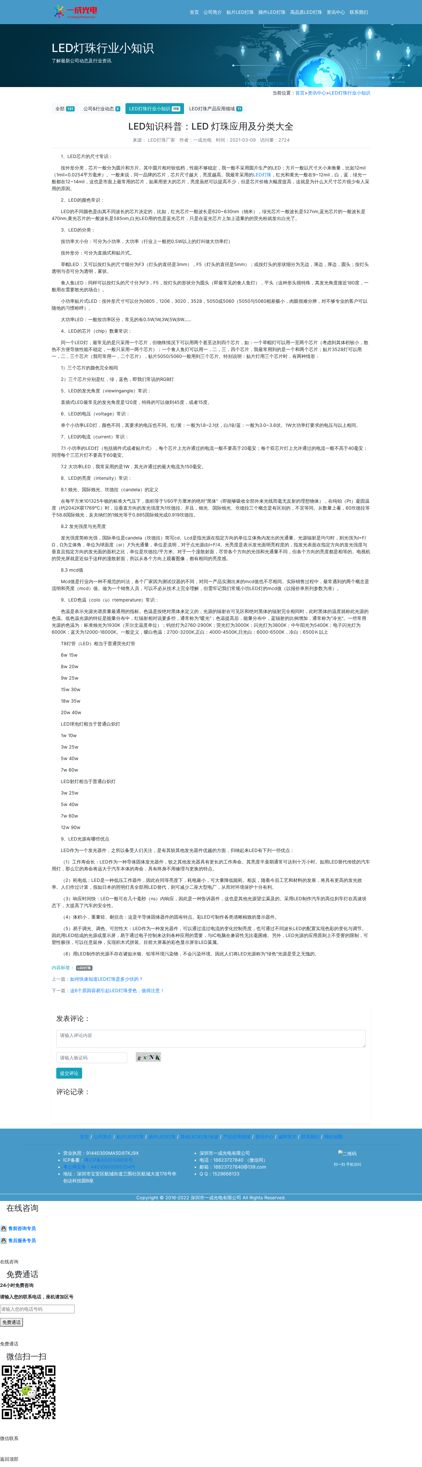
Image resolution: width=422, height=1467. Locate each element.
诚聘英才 (287, 1137)
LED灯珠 (262, 175)
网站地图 (333, 1137)
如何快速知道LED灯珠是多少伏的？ (106, 979)
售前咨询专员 (21, 1228)
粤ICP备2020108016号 (108, 1160)
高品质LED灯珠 (306, 12)
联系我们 (359, 12)
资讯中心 (336, 12)
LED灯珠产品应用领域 (215, 108)
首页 (194, 12)
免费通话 (11, 1322)
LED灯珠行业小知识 (349, 93)
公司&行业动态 (101, 108)
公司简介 (213, 12)
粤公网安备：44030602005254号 (99, 1167)
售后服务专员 (21, 1240)
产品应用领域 (237, 1137)
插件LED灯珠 (272, 12)
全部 (64, 108)
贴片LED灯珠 (240, 12)
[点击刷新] (148, 1057)
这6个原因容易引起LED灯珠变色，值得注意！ (117, 990)
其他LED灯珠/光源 (199, 1137)
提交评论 (69, 1073)
